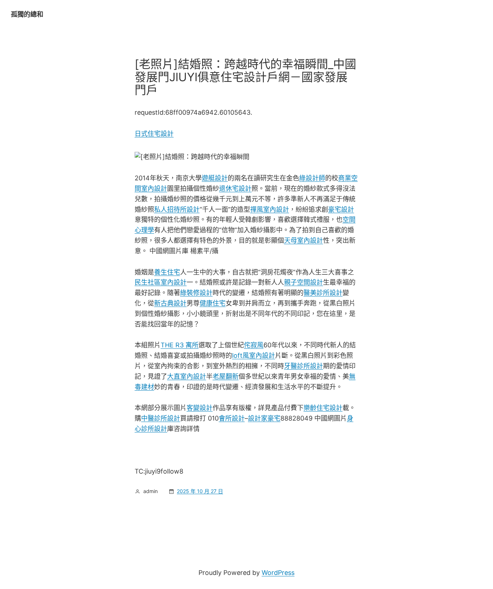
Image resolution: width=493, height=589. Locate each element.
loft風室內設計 (253, 355)
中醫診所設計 (160, 418)
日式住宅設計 (154, 133)
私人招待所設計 (177, 209)
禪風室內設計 (269, 209)
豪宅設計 (341, 209)
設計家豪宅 (264, 418)
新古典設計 (170, 303)
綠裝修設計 (196, 292)
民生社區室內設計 (161, 282)
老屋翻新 (226, 376)
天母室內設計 (303, 240)
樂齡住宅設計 (323, 408)
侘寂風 (253, 345)
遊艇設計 (215, 178)
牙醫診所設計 (303, 366)
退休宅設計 (235, 188)
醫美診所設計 (323, 292)
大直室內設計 (186, 376)
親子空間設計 (303, 282)
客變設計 (200, 408)
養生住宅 (167, 272)
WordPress (278, 572)
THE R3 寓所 (179, 345)
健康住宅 (213, 303)
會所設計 (232, 418)
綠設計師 (312, 178)
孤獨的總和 (27, 14)
